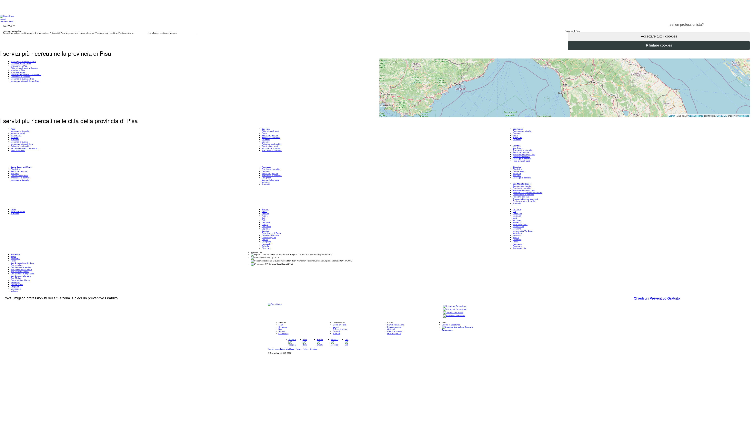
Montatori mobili (18, 133)
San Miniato (16, 278)
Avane (265, 216)
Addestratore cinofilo (522, 131)
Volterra (14, 291)
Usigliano (15, 287)
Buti (263, 218)
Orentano (517, 239)
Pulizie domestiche (521, 156)
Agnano (265, 209)
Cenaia (265, 239)
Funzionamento (394, 327)
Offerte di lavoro (340, 329)
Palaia (515, 242)
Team (280, 325)
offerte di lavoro (7, 21)
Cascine (265, 231)
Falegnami (517, 137)
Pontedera (15, 254)
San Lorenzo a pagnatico (22, 274)
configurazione (140, 33)
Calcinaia (266, 222)
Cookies (313, 349)
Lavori (335, 327)
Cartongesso (518, 171)
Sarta (264, 133)
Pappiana (517, 244)
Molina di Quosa (520, 224)
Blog (280, 329)
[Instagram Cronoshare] (455, 306)
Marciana (517, 216)
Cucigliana (266, 242)
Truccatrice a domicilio (272, 150)
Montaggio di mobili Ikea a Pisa (25, 81)
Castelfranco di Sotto (271, 233)
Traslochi (266, 184)
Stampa (282, 331)
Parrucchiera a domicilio (523, 195)
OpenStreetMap (695, 115)
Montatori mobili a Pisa (21, 64)
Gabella (265, 246)
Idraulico (14, 137)
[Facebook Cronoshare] (455, 309)
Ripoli (13, 261)
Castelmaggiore (269, 237)
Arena (264, 211)
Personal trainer (18, 150)
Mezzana (517, 220)
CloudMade (743, 115)
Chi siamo (282, 327)
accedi (3, 19)
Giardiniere (518, 148)
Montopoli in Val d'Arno (523, 231)
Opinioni (391, 329)
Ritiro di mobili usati (270, 131)
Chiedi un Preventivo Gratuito (657, 298)
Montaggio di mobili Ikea (22, 144)
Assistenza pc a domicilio (524, 201)
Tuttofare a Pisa (18, 72)
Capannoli (266, 227)
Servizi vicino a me (395, 325)
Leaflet (671, 115)
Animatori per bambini (20, 146)
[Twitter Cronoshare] (453, 313)
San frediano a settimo (21, 267)
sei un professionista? (687, 24)
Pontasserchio (519, 248)
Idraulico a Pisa (18, 70)
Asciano (265, 214)
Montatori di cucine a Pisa (22, 79)
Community (283, 333)
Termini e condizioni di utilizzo (281, 349)
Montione (517, 229)
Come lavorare (339, 325)
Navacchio (517, 235)
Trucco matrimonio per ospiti (525, 199)
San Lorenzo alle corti (21, 276)
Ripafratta (15, 259)
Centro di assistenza (451, 325)
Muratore (266, 140)
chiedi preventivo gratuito (730, 22)
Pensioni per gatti (270, 146)
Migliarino (517, 222)
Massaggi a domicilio (20, 131)
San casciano (17, 265)
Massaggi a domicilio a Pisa (23, 61)
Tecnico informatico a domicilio (24, 148)
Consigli (336, 331)
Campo (265, 224)
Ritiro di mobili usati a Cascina (24, 68)
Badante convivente (522, 186)
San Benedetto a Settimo (22, 263)
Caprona (266, 229)
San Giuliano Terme (20, 271)
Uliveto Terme (17, 284)
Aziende (336, 333)
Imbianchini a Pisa (19, 66)
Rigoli (13, 256)
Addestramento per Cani (524, 154)
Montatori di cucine (19, 142)
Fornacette (267, 244)
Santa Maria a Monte (20, 280)
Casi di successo (394, 331)
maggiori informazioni (187, 33)
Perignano (517, 246)
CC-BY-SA (722, 115)
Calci (264, 220)
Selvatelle (15, 282)
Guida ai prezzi (394, 333)
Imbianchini (16, 135)
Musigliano (517, 233)
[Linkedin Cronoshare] (454, 316)
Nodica (516, 237)
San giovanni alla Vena (21, 269)
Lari (514, 211)
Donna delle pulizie (19, 176)
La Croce (517, 209)
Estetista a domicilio (271, 137)
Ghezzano (266, 248)
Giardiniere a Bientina (20, 77)
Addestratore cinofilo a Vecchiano (26, 74)
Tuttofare (15, 140)
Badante (266, 142)
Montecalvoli (518, 227)
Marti (515, 218)
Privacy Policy (302, 349)
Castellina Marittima (270, 235)
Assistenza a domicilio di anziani (527, 192)
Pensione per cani (270, 135)
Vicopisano (16, 289)
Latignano (517, 214)
